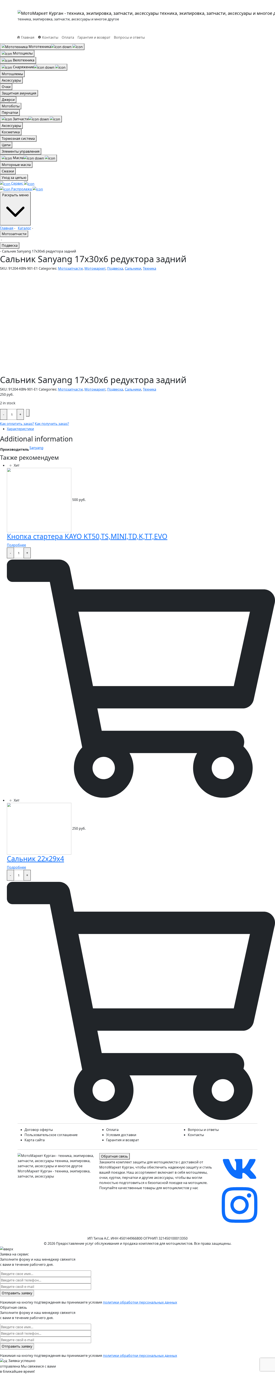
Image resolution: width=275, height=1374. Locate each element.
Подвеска (10, 245)
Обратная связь (114, 1156)
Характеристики (20, 428)
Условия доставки (121, 1134)
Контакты (196, 1134)
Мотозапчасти (14, 233)
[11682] (27, 413)
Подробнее (16, 545)
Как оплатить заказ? (17, 423)
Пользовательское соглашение (51, 1134)
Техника (149, 268)
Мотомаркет (94, 268)
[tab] (141, 428)
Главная (6, 228)
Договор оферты (38, 1129)
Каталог (24, 228)
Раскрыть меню (15, 195)
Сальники (133, 268)
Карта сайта (34, 1140)
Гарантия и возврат (94, 37)
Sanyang (36, 447)
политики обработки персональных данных (140, 1302)
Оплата (68, 37)
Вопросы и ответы (129, 37)
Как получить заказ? (52, 423)
